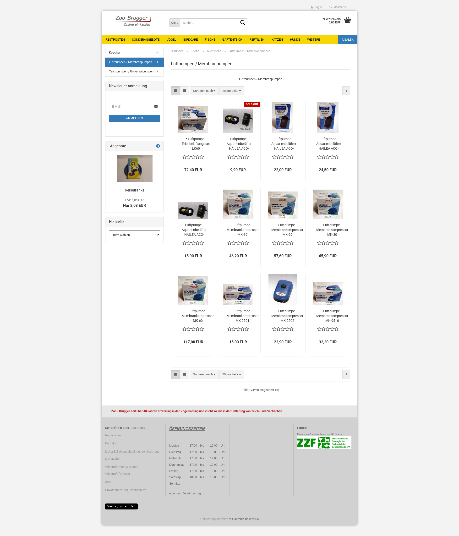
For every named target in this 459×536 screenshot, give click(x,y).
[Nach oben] (446, 529)
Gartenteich (232, 39)
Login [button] (317, 7)
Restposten (115, 39)
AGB (108, 482)
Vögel (171, 39)
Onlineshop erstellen (214, 519)
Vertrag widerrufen (121, 506)
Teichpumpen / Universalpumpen (131, 71)
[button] (175, 91)
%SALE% (348, 39)
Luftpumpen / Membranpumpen (130, 62)
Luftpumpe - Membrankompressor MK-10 (243, 229)
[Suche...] (242, 23)
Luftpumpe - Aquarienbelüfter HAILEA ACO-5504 (283, 144)
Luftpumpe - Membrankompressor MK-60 (198, 316)
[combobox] (204, 91)
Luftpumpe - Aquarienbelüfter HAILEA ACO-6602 (194, 230)
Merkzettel (339, 7)
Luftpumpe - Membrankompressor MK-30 (332, 229)
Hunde (295, 39)
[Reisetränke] (135, 168)
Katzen (277, 39)
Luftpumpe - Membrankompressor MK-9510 (332, 316)
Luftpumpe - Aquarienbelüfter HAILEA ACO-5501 (239, 144)
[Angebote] (158, 146)
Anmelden (134, 118)
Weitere (313, 39)
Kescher (114, 52)
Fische (210, 39)
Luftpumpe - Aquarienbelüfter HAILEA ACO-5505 (328, 144)
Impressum (113, 435)
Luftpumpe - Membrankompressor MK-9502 (287, 316)
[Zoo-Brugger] (133, 20)
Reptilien (257, 39)
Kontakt (110, 443)
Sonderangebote (145, 39)
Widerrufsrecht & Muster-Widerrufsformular (122, 470)
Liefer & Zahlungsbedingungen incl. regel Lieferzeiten (132, 455)
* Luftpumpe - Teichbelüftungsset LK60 (196, 143)
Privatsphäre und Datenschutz (125, 490)
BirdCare (190, 39)
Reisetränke (134, 190)
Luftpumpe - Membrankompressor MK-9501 (243, 316)
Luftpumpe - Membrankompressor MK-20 (287, 229)
